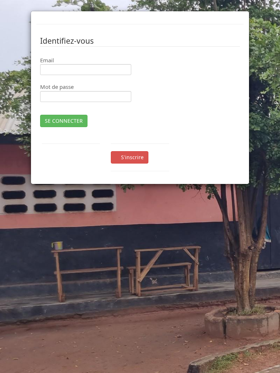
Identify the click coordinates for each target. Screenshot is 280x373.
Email (47, 60)
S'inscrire (132, 157)
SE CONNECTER (64, 120)
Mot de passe (57, 86)
